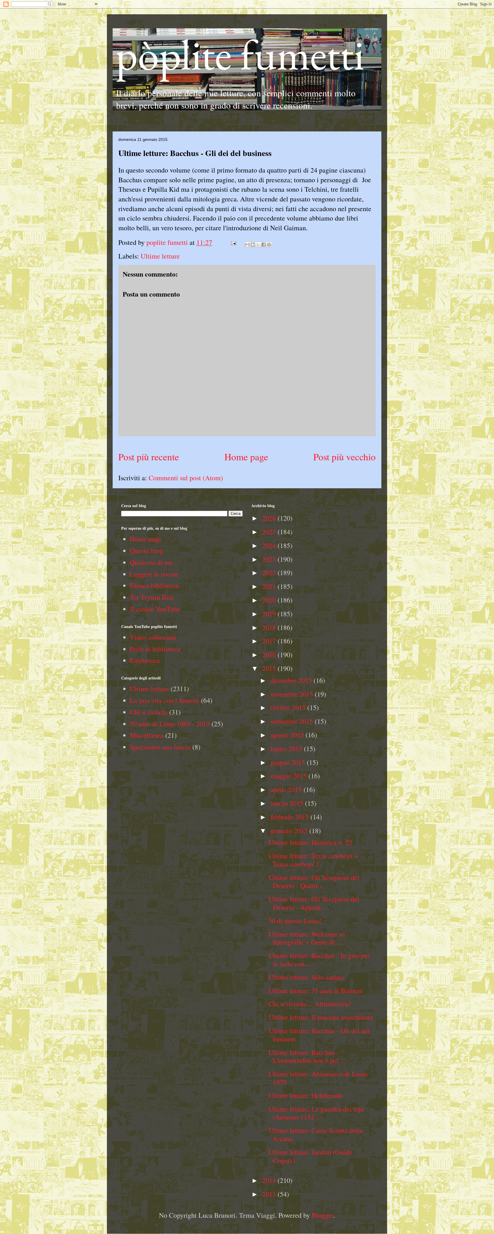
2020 (270, 600)
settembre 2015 (292, 721)
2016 (270, 654)
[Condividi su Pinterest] (269, 244)
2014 (270, 1180)
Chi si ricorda (149, 712)
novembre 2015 (292, 694)
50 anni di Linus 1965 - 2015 (170, 723)
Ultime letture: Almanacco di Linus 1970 (318, 1078)
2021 (270, 586)
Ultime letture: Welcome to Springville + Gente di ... (306, 938)
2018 (270, 627)
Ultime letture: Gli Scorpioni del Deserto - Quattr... (313, 881)
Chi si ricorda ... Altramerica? (309, 1003)
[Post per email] (233, 242)
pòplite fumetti (239, 54)
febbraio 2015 (290, 816)
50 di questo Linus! (295, 920)
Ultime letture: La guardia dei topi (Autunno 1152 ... (316, 1113)
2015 (270, 668)
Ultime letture (160, 256)
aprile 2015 (287, 789)
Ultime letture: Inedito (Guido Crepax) (310, 1156)
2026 (270, 518)
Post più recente (148, 456)
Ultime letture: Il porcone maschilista (320, 1017)
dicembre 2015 (292, 680)
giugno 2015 (288, 762)
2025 (270, 531)
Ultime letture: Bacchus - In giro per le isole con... (319, 959)
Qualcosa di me (151, 562)
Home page (246, 456)
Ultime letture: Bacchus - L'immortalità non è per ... (307, 1056)
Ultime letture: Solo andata (306, 977)
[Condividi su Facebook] (263, 244)
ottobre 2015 (288, 707)
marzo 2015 (287, 803)
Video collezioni (153, 637)
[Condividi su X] (258, 244)
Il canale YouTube (155, 608)
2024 (270, 545)
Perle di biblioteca (155, 648)
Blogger (322, 1215)
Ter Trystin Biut (152, 597)
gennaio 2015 (289, 830)
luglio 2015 (287, 748)
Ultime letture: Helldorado (305, 1095)
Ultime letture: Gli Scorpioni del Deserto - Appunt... (313, 903)
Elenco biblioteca (154, 585)
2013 (270, 1194)
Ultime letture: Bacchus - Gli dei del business (319, 1034)
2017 (270, 640)
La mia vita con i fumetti (164, 700)
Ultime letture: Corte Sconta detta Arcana (315, 1134)
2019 (270, 613)
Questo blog (146, 550)
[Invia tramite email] (247, 244)
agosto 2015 (288, 734)
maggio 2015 (289, 775)
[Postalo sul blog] (253, 244)
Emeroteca (145, 660)
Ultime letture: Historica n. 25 (310, 842)
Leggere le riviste (154, 574)
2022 (270, 572)
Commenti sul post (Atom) (186, 477)
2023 (270, 559)
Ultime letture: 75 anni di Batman (315, 990)
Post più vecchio (344, 456)
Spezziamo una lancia (160, 746)
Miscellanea (147, 735)
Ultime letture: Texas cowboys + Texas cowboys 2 (313, 860)
